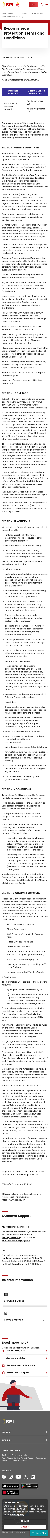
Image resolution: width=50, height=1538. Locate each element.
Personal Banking (9, 13)
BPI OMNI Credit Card (11, 17)
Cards (24, 13)
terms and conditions (27, 79)
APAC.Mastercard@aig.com (16, 1240)
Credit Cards (37, 13)
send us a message (11, 1258)
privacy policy (17, 1514)
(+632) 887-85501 (11, 1237)
